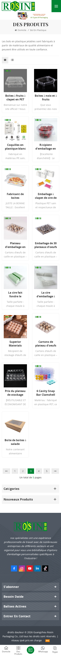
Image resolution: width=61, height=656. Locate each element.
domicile (22, 30)
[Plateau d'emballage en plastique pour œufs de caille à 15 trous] (15, 228)
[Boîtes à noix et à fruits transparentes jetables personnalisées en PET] (45, 80)
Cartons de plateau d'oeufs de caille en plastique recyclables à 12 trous (45, 343)
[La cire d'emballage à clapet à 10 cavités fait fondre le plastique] (45, 277)
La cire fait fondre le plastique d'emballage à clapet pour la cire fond (15, 294)
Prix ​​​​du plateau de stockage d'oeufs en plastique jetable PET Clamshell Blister (15, 393)
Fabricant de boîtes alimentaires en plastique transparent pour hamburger (15, 196)
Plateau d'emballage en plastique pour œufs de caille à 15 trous (15, 245)
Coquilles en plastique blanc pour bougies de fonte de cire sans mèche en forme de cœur (15, 146)
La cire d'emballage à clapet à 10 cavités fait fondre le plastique (46, 294)
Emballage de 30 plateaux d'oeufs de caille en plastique (45, 245)
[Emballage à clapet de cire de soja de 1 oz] (45, 178)
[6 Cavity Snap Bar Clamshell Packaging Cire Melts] (45, 375)
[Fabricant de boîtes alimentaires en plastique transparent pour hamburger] (15, 178)
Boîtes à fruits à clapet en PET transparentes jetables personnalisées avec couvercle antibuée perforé (15, 97)
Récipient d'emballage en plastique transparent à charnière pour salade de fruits (45, 146)
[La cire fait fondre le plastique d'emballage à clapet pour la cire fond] (15, 277)
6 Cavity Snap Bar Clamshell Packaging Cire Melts (46, 393)
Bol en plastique (38, 30)
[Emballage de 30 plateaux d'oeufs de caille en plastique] (45, 228)
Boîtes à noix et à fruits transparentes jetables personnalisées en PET (46, 97)
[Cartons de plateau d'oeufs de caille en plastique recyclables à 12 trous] (45, 326)
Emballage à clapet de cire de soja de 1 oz (46, 196)
